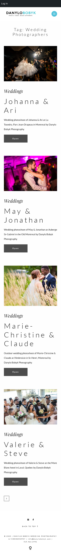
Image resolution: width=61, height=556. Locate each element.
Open (15, 138)
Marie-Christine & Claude (30, 334)
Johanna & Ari (27, 105)
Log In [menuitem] (4, 3)
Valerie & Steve (25, 448)
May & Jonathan (24, 215)
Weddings (13, 91)
